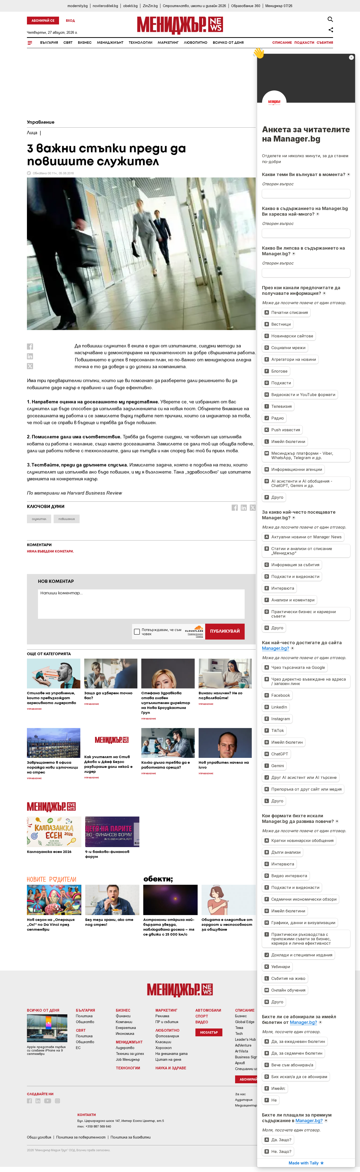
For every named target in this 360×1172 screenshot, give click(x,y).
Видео (201, 1022)
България (49, 42)
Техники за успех (130, 1053)
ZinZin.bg (150, 6)
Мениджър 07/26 (278, 6)
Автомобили (208, 1010)
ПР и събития (167, 1022)
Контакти (86, 1115)
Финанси (123, 1016)
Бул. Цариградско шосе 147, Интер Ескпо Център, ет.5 (120, 1120)
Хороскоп (164, 1048)
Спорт (201, 1016)
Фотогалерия (167, 1036)
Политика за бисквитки (131, 1137)
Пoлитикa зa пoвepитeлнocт (81, 1137)
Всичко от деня (228, 42)
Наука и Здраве (171, 1068)
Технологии (140, 42)
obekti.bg (130, 6)
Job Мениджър (128, 1059)
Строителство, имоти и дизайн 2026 (194, 6)
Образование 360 (245, 6)
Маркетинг (168, 42)
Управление (40, 122)
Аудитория (243, 1099)
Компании (124, 1022)
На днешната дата (172, 1053)
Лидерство (125, 1048)
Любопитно (195, 42)
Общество (85, 1022)
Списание (282, 42)
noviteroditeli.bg (105, 6)
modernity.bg (78, 6)
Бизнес (85, 42)
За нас (240, 1094)
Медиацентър (246, 1105)
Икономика (125, 1033)
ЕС (78, 1048)
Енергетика (126, 1027)
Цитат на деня (168, 1059)
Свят (67, 42)
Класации (163, 1042)
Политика (84, 1016)
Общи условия (39, 1137)
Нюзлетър (209, 1032)
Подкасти (304, 42)
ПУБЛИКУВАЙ (225, 631)
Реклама (162, 1016)
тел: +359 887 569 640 (94, 1126)
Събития (325, 42)
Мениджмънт (110, 42)
